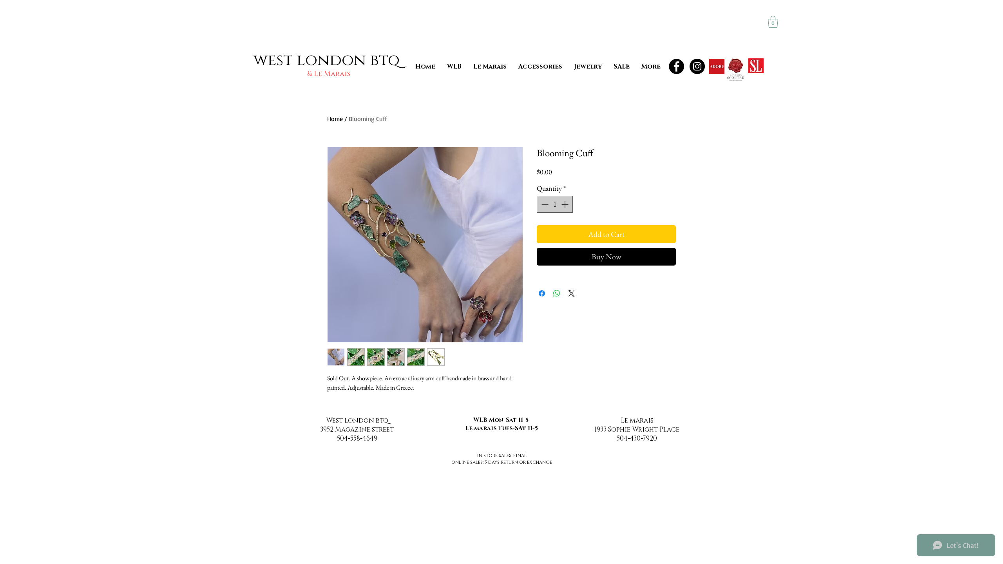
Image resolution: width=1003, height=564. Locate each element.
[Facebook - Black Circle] (676, 66)
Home (335, 119)
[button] (773, 22)
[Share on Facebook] (542, 293)
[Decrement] (544, 204)
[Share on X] (571, 293)
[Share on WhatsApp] (556, 293)
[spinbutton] (554, 204)
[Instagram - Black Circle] (697, 66)
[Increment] (565, 204)
